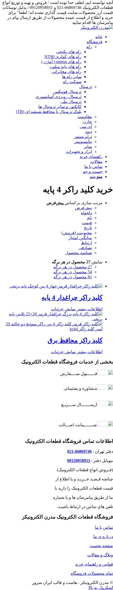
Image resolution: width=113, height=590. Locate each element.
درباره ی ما (103, 536)
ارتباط (86, 242)
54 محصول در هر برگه (72, 272)
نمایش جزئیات (63, 309)
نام (89, 218)
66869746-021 (79, 451)
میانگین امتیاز (80, 237)
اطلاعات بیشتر (89, 309)
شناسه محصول (78, 252)
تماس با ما (104, 527)
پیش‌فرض (83, 208)
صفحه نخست (101, 545)
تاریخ (88, 227)
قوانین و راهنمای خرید (94, 564)
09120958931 (78, 460)
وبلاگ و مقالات (100, 555)
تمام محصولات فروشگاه (92, 573)
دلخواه (86, 213)
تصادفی (85, 247)
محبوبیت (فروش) (76, 232)
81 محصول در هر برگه (72, 277)
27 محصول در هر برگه (72, 267)
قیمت (87, 222)
